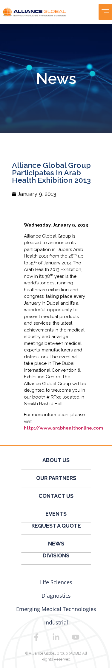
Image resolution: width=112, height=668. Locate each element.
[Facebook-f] (36, 637)
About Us (56, 460)
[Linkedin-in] (56, 637)
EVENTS (56, 514)
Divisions (56, 555)
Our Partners (56, 478)
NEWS (56, 543)
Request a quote (56, 526)
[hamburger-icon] (105, 12)
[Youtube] (75, 637)
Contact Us (56, 496)
